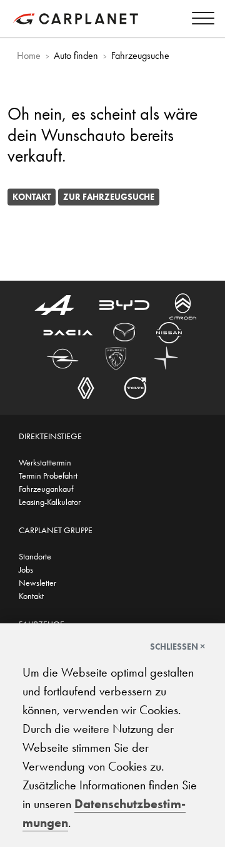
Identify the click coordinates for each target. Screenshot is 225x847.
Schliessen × (177, 646)
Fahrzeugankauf (46, 488)
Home (29, 55)
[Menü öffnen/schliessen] (200, 20)
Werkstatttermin (45, 462)
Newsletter (37, 582)
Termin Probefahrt (48, 475)
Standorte (35, 556)
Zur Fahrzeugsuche (108, 196)
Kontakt (31, 196)
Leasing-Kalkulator (50, 501)
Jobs (26, 569)
